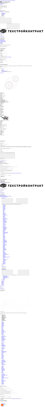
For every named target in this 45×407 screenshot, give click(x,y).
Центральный (3, 315)
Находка (4, 255)
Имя (0, 386)
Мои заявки (3, 14)
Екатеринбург (4, 240)
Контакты (14, 0)
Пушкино (4, 214)
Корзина (1, 4)
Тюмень (4, 243)
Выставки (9, 0)
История (4, 0)
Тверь (2, 328)
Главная (3, 69)
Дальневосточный (4, 320)
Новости (7, 0)
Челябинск (4, 244)
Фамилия (1, 165)
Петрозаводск (4, 221)
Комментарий (2, 171)
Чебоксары (4, 239)
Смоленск (4, 205)
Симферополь (4, 228)
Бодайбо (4, 252)
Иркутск (4, 247)
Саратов (4, 237)
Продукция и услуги (4, 269)
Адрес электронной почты (3, 390)
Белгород (19, 146)
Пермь (4, 235)
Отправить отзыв (2, 176)
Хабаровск (4, 262)
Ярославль (4, 213)
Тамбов (4, 217)
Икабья (4, 263)
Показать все (2, 114)
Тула (3, 212)
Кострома (4, 209)
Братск (28, 146)
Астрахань (12, 146)
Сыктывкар (4, 222)
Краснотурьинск (4, 364)
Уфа (3, 238)
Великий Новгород (4, 336)
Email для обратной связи (3, 169)
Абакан (1, 146)
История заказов (4, 13)
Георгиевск (3, 347)
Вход (3, 3)
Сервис (2, 283)
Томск (4, 251)
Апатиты (6, 146)
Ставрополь (4, 229)
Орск (2, 353)
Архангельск (9, 146)
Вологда (4, 219)
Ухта (3, 223)
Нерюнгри (4, 256)
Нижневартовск (5, 241)
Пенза (4, 234)
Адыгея (3, 146)
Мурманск (4, 220)
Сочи (2, 343)
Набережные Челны (4, 351)
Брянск (30, 146)
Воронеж (4, 208)
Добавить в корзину (3, 181)
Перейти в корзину (2, 11)
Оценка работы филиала (3, 170)
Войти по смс (2, 50)
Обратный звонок (2, 38)
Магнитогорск (3, 360)
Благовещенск (25, 146)
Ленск (4, 261)
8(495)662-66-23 (2, 33)
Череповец (3, 341)
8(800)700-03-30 (2, 192)
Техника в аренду (2, 196)
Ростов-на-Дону (5, 227)
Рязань (4, 211)
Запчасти (5, 195)
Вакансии (11, 0)
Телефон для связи (2, 389)
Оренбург (4, 233)
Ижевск (3, 358)
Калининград (3, 337)
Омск (3, 250)
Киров (4, 231)
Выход (2, 15)
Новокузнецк (4, 249)
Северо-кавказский (4, 317)
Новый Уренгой (5, 242)
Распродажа (6, 196)
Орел (3, 210)
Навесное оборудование (6, 277)
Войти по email (2, 49)
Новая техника (2, 195)
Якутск (2, 379)
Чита (3, 258)
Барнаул (17, 146)
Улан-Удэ (4, 257)
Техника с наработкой (5, 276)
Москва (3, 321)
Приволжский (3, 318)
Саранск (4, 236)
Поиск (1, 3)
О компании (1, 0)
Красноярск (4, 248)
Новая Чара (4, 260)
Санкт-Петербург (4, 339)
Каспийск (4, 230)
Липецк (4, 215)
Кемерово (3, 368)
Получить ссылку (2, 68)
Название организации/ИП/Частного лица (5, 166)
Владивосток (4, 253)
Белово (22, 146)
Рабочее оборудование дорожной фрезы (6, 71)
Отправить (2, 62)
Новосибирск (3, 370)
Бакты (14, 146)
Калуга (4, 216)
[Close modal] (0, 44)
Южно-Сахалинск (5, 259)
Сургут (2, 362)
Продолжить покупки (7, 182)
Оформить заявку (2, 161)
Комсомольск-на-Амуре (6, 254)
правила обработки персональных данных (16, 398)
